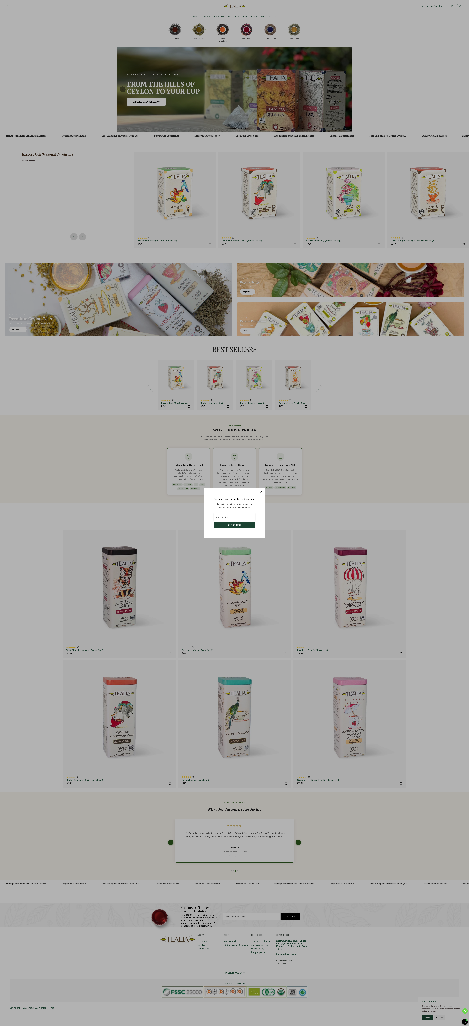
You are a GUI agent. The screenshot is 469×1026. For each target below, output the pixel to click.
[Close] (261, 492)
